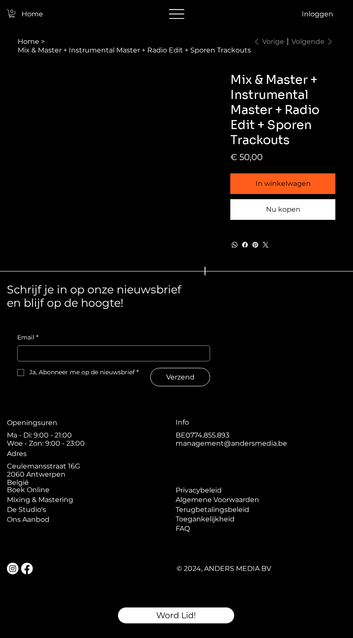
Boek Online (28, 490)
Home (32, 14)
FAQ (183, 528)
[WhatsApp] (234, 244)
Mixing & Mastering (40, 500)
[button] (12, 13)
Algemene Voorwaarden (217, 500)
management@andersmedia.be (231, 443)
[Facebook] (245, 244)
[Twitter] (265, 244)
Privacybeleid (199, 490)
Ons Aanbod (28, 519)
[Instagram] (13, 568)
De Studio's (26, 509)
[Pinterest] (255, 244)
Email (27, 337)
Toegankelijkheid (205, 519)
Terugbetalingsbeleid (212, 509)
